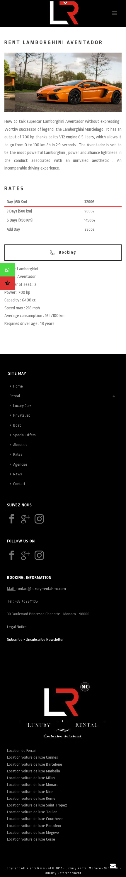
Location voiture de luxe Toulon (32, 812)
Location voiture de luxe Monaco (33, 784)
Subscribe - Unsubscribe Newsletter (35, 639)
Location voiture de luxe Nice (30, 791)
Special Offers (24, 435)
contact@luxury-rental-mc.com (41, 588)
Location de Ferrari (22, 750)
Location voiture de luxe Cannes (32, 757)
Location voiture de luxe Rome (31, 798)
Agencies (20, 464)
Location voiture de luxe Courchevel (35, 818)
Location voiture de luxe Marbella (33, 771)
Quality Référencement (63, 873)
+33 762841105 (26, 601)
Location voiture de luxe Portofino (34, 826)
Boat (17, 425)
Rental (15, 396)
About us (20, 444)
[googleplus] (25, 519)
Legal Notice (17, 627)
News (17, 474)
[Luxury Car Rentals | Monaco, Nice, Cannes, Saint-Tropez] (63, 13)
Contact (19, 484)
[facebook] (11, 519)
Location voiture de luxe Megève (33, 832)
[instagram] (39, 519)
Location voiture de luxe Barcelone (34, 764)
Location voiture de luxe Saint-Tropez (37, 805)
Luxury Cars (22, 405)
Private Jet (21, 415)
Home (18, 386)
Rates (17, 454)
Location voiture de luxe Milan (31, 778)
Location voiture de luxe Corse (31, 839)
